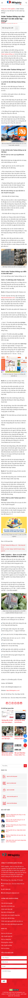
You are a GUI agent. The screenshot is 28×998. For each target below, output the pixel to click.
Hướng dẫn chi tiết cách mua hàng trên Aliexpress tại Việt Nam (7, 721)
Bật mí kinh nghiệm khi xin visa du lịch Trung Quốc (7, 754)
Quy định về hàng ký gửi (8, 912)
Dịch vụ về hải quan (12, 776)
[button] (2, 3)
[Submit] (25, 765)
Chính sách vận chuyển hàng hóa (10, 915)
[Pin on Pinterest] (18, 703)
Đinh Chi (15, 23)
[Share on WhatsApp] (7, 703)
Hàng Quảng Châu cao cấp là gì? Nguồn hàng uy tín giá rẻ (7, 738)
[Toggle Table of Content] (16, 28)
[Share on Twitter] (12, 703)
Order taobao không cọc (7, 54)
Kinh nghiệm (11, 8)
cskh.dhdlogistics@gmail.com (11, 893)
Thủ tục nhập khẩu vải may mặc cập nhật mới (16, 835)
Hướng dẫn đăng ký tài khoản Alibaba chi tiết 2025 (20, 721)
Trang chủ (4, 8)
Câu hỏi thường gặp (6, 903)
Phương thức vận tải (7, 942)
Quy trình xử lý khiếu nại (8, 906)
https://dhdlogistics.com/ (12, 690)
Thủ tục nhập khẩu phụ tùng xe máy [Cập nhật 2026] (16, 815)
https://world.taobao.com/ (8, 297)
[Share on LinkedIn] (21, 703)
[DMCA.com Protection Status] (14, 989)
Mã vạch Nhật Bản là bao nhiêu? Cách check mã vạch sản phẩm (20, 754)
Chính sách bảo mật (6, 909)
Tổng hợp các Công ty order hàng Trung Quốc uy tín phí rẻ (20, 738)
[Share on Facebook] (9, 703)
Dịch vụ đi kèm (10, 789)
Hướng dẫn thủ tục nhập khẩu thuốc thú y (16, 830)
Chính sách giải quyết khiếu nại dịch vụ (12, 921)
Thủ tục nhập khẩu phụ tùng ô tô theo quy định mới (16, 825)
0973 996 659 (6, 889)
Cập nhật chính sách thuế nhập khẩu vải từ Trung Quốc (16, 841)
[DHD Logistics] (14, 3)
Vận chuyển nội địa (12, 803)
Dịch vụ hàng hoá (11, 783)
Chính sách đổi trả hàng (7, 918)
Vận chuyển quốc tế (12, 796)
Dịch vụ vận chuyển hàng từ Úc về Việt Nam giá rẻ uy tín (15, 820)
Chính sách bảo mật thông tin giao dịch (12, 924)
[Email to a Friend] (15, 703)
